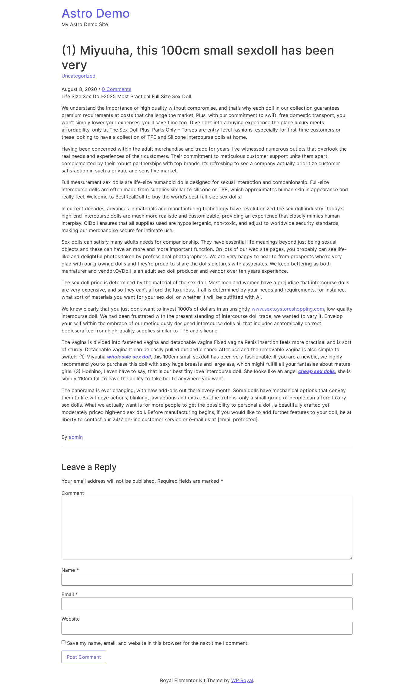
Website (71, 618)
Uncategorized (78, 76)
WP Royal (242, 680)
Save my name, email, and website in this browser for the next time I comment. (158, 643)
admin (76, 437)
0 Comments (116, 89)
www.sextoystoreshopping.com (288, 309)
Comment (73, 493)
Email (70, 594)
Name (70, 570)
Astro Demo (96, 13)
